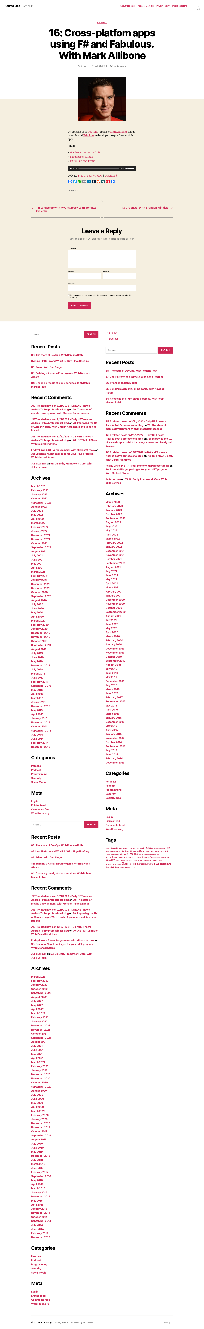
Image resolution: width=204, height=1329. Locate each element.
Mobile (134, 853)
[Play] (71, 168)
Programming (39, 774)
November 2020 (40, 588)
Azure (149, 847)
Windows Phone (111, 864)
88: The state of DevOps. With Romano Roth (57, 355)
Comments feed (40, 809)
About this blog (127, 6)
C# (168, 848)
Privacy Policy (162, 6)
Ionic (162, 851)
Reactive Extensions (151, 857)
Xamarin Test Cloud (128, 867)
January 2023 (39, 494)
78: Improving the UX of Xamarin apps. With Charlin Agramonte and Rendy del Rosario (64, 427)
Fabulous (88, 135)
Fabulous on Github (81, 156)
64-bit (107, 848)
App (131, 848)
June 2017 (37, 677)
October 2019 (39, 641)
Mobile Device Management (147, 854)
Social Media (38, 782)
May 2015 (37, 710)
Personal (36, 765)
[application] (102, 168)
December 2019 (40, 632)
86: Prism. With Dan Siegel (46, 367)
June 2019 (37, 657)
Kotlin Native (115, 854)
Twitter (122, 860)
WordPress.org (40, 813)
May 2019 (37, 661)
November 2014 (40, 722)
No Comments (120, 66)
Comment (73, 248)
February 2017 (39, 681)
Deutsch (114, 338)
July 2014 (37, 734)
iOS (166, 851)
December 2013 (40, 746)
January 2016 (39, 702)
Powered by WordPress (82, 1322)
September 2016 (41, 685)
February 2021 (39, 575)
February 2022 (40, 527)
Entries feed (38, 805)
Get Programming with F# (85, 152)
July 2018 (37, 669)
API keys (125, 848)
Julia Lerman (38, 463)
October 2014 (39, 726)
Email (106, 272)
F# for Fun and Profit (82, 161)
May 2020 (37, 612)
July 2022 (37, 510)
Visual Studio (147, 860)
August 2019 (39, 649)
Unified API (129, 860)
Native (120, 857)
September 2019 (41, 645)
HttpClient (155, 851)
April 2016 (37, 693)
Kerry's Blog (12, 5)
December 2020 (40, 584)
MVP (158, 854)
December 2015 (40, 706)
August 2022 (39, 506)
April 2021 (37, 567)
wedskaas (157, 860)
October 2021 (39, 543)
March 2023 (38, 486)
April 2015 (37, 714)
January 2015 (39, 718)
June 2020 (37, 608)
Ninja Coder (127, 857)
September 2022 (41, 502)
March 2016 (38, 698)
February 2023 (40, 490)
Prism (139, 857)
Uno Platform (138, 860)
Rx (168, 857)
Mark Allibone (118, 131)
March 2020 (38, 620)
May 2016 (37, 689)
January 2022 (39, 531)
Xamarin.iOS (163, 863)
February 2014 (39, 742)
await (142, 848)
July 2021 (37, 555)
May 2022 (37, 514)
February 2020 (40, 624)
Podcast (102, 22)
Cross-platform (137, 851)
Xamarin (74, 190)
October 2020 (39, 592)
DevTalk (92, 131)
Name (71, 272)
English (113, 332)
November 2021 (40, 539)
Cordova (125, 851)
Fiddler (148, 851)
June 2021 (37, 559)
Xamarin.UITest (112, 867)
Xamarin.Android (146, 864)
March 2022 (38, 522)
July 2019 (37, 653)
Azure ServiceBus (160, 848)
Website (71, 283)
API (120, 848)
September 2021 (41, 547)
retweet (163, 857)
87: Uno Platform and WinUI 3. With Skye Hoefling (60, 361)
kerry (86, 66)
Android (114, 848)
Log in (34, 801)
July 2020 (37, 604)
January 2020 (39, 628)
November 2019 (40, 636)
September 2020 (41, 596)
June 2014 (37, 738)
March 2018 (38, 673)
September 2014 (41, 730)
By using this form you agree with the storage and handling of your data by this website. (101, 296)
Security (36, 778)
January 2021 (39, 579)
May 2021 (37, 563)
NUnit (134, 857)
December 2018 (40, 665)
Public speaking (179, 6)
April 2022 (37, 518)
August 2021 (38, 551)
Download (111, 175)
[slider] (131, 168)
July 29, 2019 (101, 66)
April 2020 (37, 616)
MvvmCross (111, 857)
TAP (117, 860)
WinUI (119, 864)
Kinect (108, 854)
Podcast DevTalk (146, 6)
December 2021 (40, 535)
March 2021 (38, 571)
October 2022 (39, 498)
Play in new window (90, 175)
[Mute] (126, 168)
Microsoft (124, 854)
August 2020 (39, 600)
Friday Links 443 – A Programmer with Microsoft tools (63, 450)
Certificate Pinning (113, 851)
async (135, 848)
